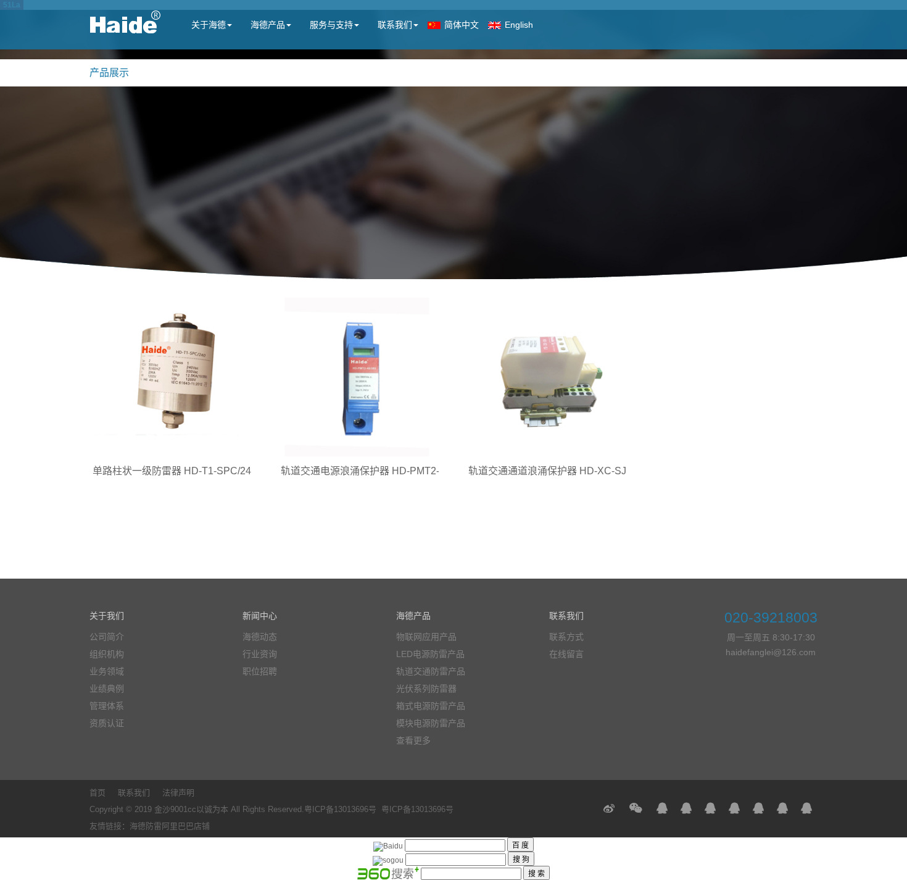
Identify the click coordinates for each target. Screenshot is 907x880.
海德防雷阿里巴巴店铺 (170, 826)
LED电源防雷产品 (430, 654)
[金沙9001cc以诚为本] (125, 28)
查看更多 (413, 740)
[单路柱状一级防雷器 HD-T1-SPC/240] (172, 377)
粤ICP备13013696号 (340, 809)
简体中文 (461, 25)
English (519, 25)
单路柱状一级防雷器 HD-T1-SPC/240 (175, 471)
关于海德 (208, 25)
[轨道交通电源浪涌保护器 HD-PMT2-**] (360, 377)
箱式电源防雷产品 (430, 706)
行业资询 (259, 654)
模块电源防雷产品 (430, 723)
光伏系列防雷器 (426, 689)
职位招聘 (259, 671)
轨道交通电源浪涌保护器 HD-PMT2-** (364, 471)
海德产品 (268, 25)
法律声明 (178, 792)
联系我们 (395, 25)
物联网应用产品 (426, 637)
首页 (97, 792)
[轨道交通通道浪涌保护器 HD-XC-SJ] (547, 377)
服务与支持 (331, 25)
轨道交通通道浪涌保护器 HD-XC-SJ (547, 471)
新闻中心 (259, 616)
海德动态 (259, 637)
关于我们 (106, 616)
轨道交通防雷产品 (430, 671)
